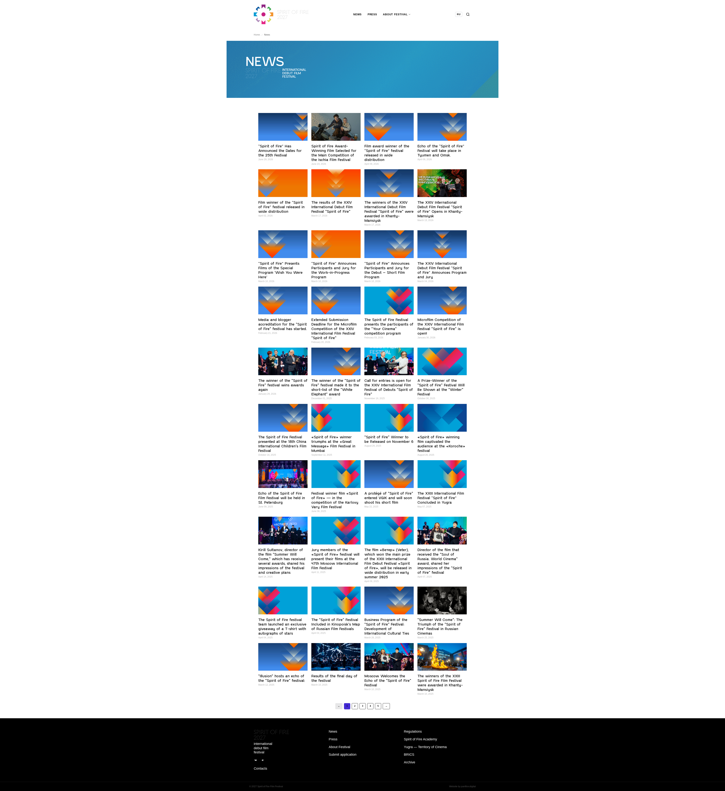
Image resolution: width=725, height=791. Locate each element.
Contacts (260, 768)
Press (372, 14)
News (357, 14)
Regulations (413, 731)
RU (458, 14)
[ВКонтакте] (256, 760)
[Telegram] (262, 760)
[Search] (467, 14)
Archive (409, 762)
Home (257, 34)
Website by (462, 786)
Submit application (342, 754)
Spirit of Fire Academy (420, 739)
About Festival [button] (395, 14)
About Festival (339, 747)
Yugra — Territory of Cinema (425, 747)
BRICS (409, 754)
